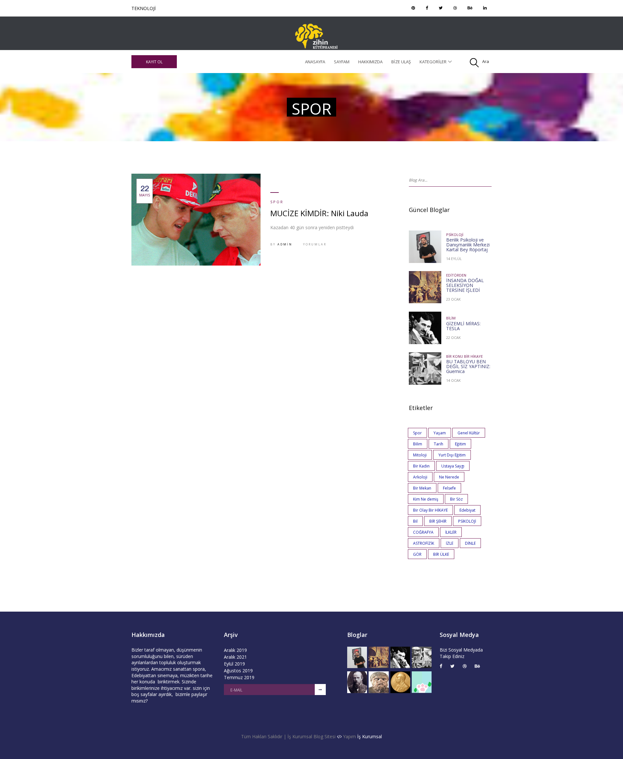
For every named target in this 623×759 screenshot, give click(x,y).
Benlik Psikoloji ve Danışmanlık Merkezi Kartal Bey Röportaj (468, 245)
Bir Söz (456, 499)
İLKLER (451, 532)
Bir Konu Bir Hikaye (464, 356)
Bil (415, 521)
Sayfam (341, 62)
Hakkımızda (370, 62)
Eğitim (460, 444)
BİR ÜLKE (441, 554)
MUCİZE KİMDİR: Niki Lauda (319, 213)
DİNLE (470, 543)
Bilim (451, 318)
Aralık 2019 (235, 650)
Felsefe (449, 488)
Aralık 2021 (235, 657)
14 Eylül (454, 258)
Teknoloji (143, 8)
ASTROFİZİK (423, 543)
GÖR (417, 554)
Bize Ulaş (401, 62)
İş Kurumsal (369, 736)
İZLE (449, 543)
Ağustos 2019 (238, 670)
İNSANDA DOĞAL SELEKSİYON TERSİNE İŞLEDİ (465, 285)
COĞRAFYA (423, 532)
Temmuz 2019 (239, 677)
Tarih (438, 444)
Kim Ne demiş (425, 499)
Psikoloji (454, 234)
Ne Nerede (449, 477)
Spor (277, 201)
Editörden (456, 275)
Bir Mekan (422, 488)
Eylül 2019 (234, 664)
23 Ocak (453, 299)
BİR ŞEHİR (437, 521)
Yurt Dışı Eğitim (452, 455)
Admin (284, 244)
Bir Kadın (421, 466)
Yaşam (440, 433)
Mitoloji (420, 455)
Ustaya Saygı (452, 466)
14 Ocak (453, 380)
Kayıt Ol (154, 62)
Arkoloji (420, 477)
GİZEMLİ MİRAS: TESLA (463, 325)
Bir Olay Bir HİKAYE (430, 510)
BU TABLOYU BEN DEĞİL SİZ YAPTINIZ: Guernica (468, 366)
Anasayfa (315, 62)
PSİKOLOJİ (467, 521)
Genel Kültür (469, 433)
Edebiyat (467, 510)
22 (144, 191)
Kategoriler (433, 62)
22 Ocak (453, 337)
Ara (485, 61)
